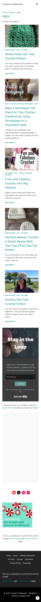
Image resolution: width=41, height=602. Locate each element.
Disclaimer (29, 559)
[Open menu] (37, 3)
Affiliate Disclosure (27, 556)
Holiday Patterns (25, 173)
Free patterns (10, 50)
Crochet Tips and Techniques (22, 104)
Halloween (9, 173)
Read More (10, 73)
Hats (18, 50)
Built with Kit (20, 396)
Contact (20, 559)
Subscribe (27, 563)
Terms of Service (31, 539)
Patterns (24, 50)
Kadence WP (25, 596)
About (15, 556)
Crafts (7, 104)
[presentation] (22, 36)
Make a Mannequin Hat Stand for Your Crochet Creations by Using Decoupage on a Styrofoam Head (20, 116)
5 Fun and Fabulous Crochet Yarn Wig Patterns (18, 183)
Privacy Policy (14, 539)
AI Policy (11, 559)
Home (8, 556)
